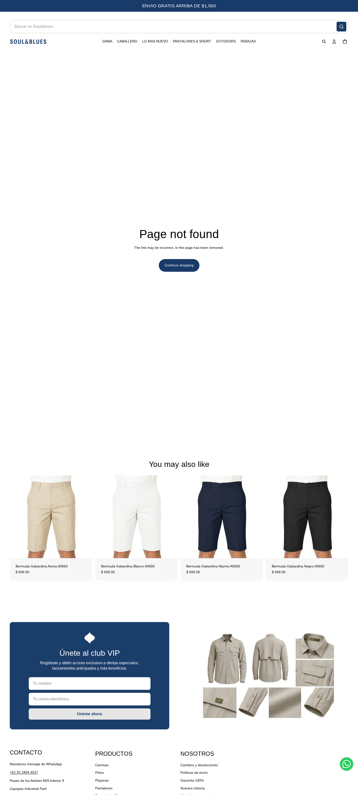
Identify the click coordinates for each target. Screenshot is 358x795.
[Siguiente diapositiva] (85, 517)
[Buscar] (341, 26)
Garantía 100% (192, 780)
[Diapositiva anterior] (17, 517)
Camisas (102, 765)
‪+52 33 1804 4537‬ (24, 772)
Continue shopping (179, 265)
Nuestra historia (192, 788)
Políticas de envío (194, 773)
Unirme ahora (89, 714)
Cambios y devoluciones (199, 765)
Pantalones (104, 788)
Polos (99, 773)
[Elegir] (84, 550)
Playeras (102, 780)
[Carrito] (344, 41)
